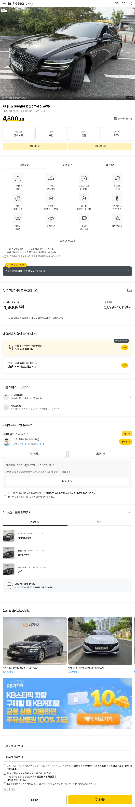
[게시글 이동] (67, 535)
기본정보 (67, 165)
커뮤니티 (35, 522)
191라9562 (20, 4)
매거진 (99, 522)
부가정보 (110, 165)
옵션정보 (24, 165)
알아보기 (67, 347)
